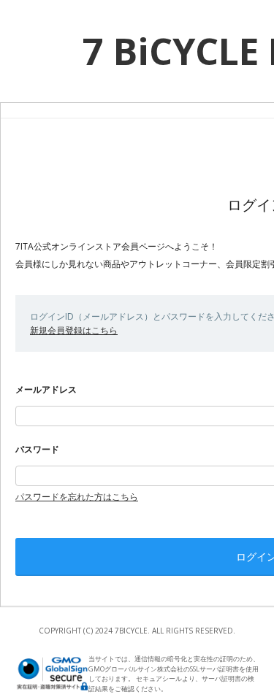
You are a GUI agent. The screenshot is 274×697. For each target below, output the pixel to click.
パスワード (37, 449)
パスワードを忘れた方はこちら (76, 496)
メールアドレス (46, 389)
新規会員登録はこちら (74, 330)
